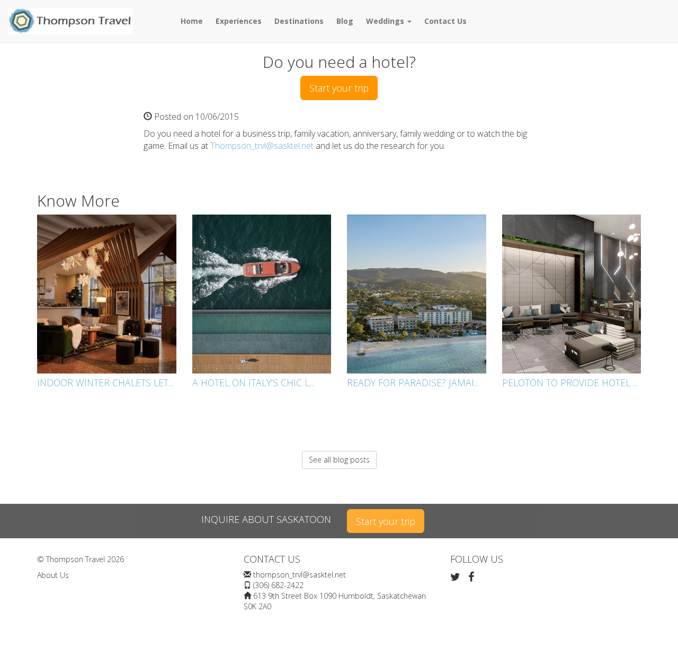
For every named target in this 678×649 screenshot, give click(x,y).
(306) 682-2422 (278, 585)
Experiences (239, 21)
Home (192, 21)
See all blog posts (339, 460)
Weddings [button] (386, 21)
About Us (53, 575)
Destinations (299, 21)
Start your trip (339, 88)
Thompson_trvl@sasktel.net (262, 146)
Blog (344, 21)
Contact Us (445, 21)
